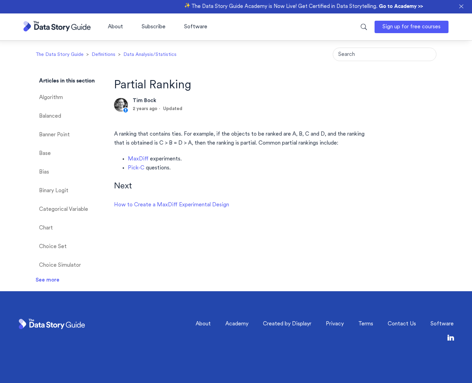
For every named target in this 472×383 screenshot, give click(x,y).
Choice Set (53, 246)
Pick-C (136, 168)
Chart (46, 228)
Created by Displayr (287, 324)
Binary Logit (53, 191)
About (115, 27)
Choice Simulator (60, 265)
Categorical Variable (63, 209)
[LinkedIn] (450, 339)
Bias (44, 172)
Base (45, 153)
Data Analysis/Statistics (150, 54)
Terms (365, 324)
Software (195, 27)
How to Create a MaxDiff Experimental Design (171, 205)
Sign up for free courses (412, 27)
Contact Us (402, 324)
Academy (236, 324)
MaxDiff (138, 159)
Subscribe (154, 27)
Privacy (335, 324)
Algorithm (51, 97)
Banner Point (54, 135)
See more (47, 280)
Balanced (50, 116)
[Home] (57, 29)
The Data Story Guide (60, 54)
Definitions (103, 54)
